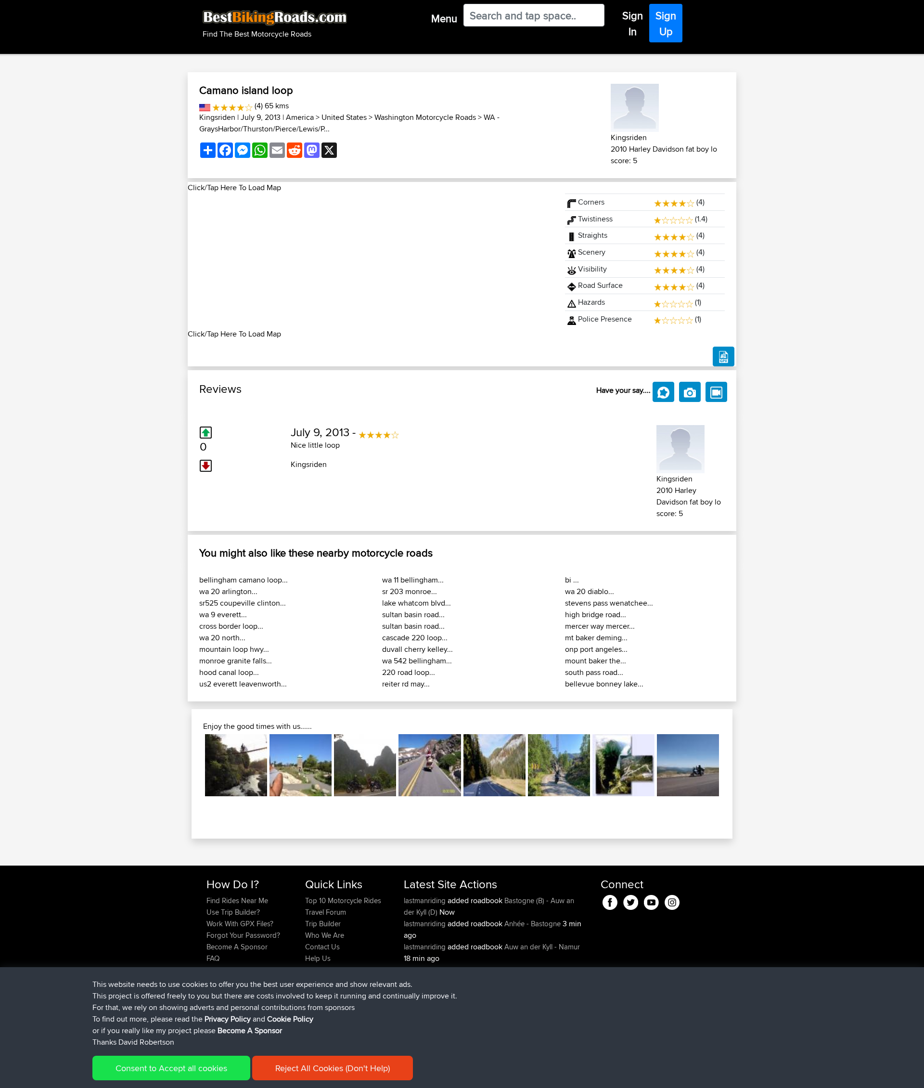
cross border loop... (231, 626)
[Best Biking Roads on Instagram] (672, 900)
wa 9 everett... (223, 614)
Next (733, 765)
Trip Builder (323, 924)
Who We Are (324, 935)
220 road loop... (408, 672)
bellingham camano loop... (243, 579)
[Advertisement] (370, 261)
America (300, 117)
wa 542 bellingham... (417, 660)
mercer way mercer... (600, 626)
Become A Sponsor (237, 947)
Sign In (632, 23)
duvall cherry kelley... (417, 649)
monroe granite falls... (235, 660)
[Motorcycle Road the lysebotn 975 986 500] (623, 765)
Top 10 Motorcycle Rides (343, 900)
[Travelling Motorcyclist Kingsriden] (635, 106)
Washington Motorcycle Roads (425, 117)
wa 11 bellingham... (413, 579)
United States (344, 117)
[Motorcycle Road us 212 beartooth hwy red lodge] (429, 765)
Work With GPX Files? (239, 924)
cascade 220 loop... (415, 637)
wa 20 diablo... (589, 591)
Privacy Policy (228, 1018)
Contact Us (322, 947)
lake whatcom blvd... (416, 603)
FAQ (212, 958)
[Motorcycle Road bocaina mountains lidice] (236, 765)
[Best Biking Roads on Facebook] (610, 900)
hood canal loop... (229, 672)
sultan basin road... (413, 614)
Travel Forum (325, 912)
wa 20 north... (222, 637)
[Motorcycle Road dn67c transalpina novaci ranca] (688, 765)
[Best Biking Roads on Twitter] (630, 900)
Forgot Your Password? (243, 935)
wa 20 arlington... (228, 591)
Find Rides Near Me (237, 900)
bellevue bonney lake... (604, 683)
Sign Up (665, 23)
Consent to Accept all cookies (171, 1068)
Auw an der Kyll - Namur (542, 947)
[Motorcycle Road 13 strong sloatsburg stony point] (301, 765)
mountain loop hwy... (234, 649)
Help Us (318, 958)
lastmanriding (426, 900)
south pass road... (594, 672)
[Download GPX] (723, 357)
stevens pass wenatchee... (609, 603)
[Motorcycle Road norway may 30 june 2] (559, 765)
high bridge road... (595, 614)
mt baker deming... (596, 637)
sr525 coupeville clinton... (242, 603)
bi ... (572, 579)
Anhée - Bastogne (532, 924)
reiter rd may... (406, 683)
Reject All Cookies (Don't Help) (332, 1068)
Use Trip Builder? (233, 912)
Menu (444, 18)
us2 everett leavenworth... (243, 683)
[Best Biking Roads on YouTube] (651, 900)
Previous (190, 765)
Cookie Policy (290, 1018)
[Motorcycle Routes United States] (204, 105)
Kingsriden (217, 117)
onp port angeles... (596, 649)
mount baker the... (595, 660)
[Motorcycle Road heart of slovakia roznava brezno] (494, 765)
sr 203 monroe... (409, 591)
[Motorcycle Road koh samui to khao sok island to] (365, 765)
